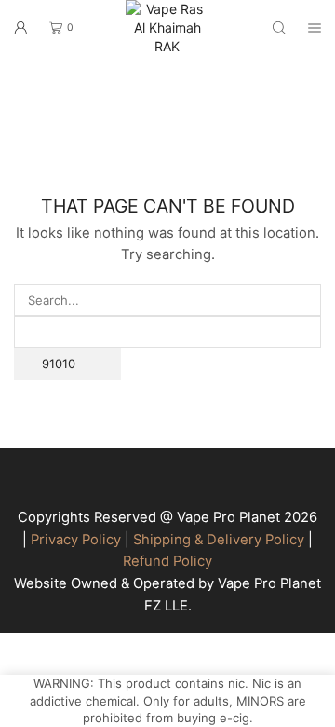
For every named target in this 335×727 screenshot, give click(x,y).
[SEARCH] (305, 364)
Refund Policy (167, 561)
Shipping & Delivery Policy (218, 539)
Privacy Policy (76, 539)
